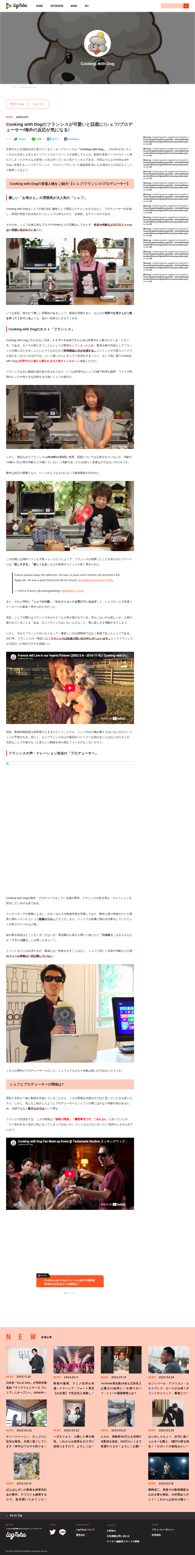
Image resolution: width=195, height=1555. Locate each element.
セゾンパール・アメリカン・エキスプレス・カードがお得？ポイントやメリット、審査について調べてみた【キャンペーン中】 (168, 1393)
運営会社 (80, 1535)
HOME (39, 5)
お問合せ (111, 1530)
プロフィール (16, 104)
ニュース (38, 104)
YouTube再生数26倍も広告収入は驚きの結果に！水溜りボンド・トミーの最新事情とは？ (121, 1388)
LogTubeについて (85, 1529)
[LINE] (62, 1532)
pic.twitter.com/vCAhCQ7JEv (95, 580)
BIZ (87, 5)
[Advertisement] (41, 1241)
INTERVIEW (57, 5)
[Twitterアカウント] (53, 1532)
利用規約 (156, 1535)
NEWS (74, 5)
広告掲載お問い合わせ (118, 1536)
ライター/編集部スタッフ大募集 (123, 1541)
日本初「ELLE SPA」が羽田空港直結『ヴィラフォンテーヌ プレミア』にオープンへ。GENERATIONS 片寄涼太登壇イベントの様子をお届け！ (26, 1392)
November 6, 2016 (72, 590)
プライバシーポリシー (163, 1529)
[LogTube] (16, 6)
